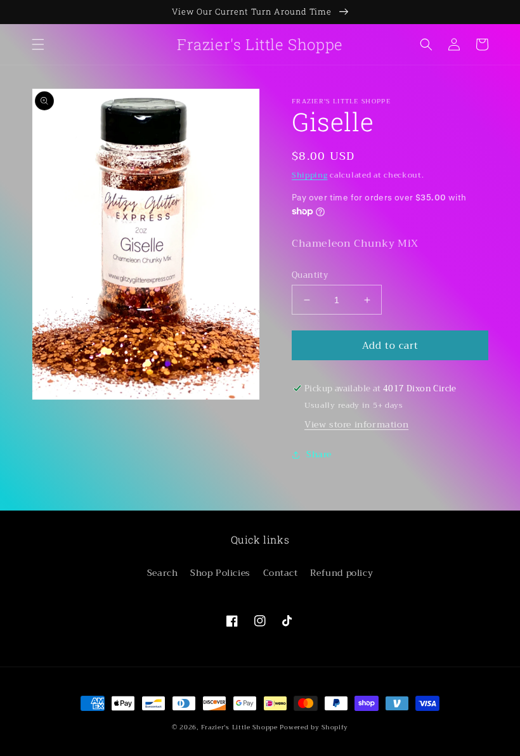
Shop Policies (220, 572)
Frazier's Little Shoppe (239, 727)
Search (162, 572)
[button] (38, 44)
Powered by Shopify (314, 727)
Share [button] (319, 454)
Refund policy (341, 572)
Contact (280, 572)
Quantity (310, 275)
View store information (356, 424)
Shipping (310, 175)
